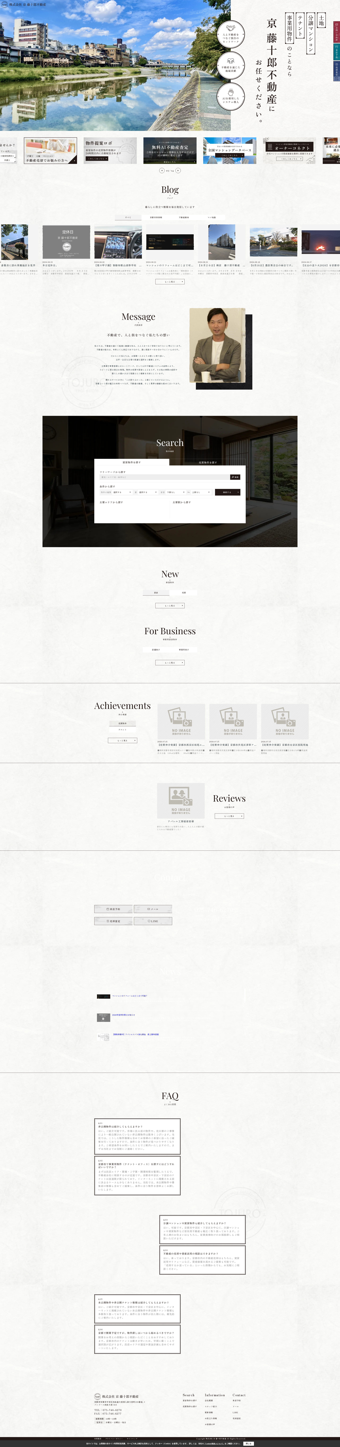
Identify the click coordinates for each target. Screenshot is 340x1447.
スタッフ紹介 (211, 1406)
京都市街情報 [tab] (156, 217)
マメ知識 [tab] (212, 217)
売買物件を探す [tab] (208, 462)
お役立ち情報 (211, 1418)
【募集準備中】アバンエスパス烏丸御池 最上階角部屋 (135, 1034)
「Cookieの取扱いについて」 (214, 1444)
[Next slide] (178, 170)
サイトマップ (132, 1438)
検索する (227, 492)
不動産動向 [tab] (184, 217)
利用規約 (97, 1438)
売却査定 (237, 1418)
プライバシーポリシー (114, 1438)
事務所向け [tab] (184, 649)
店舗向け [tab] (156, 649)
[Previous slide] (161, 170)
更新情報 (209, 1412)
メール (236, 1406)
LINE (235, 1412)
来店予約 (237, 1400)
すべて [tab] (128, 217)
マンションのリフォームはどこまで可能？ (130, 995)
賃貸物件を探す (190, 1400)
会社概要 (209, 1400)
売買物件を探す (190, 1406)
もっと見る (170, 281)
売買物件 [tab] (122, 723)
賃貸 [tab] (156, 592)
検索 (237, 477)
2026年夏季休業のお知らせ (123, 1015)
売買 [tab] (184, 592)
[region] (170, 1014)
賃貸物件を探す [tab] (132, 462)
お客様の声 (210, 1424)
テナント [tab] (122, 729)
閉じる (248, 1444)
